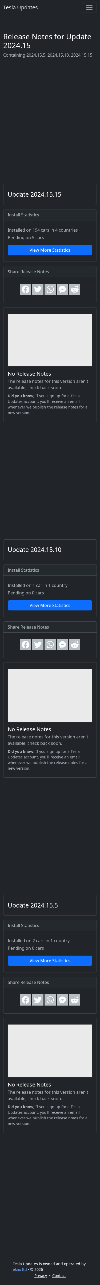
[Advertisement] (50, 121)
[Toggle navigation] (89, 7)
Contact (59, 1275)
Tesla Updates (20, 7)
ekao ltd (20, 1269)
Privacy (40, 1275)
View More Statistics (50, 250)
